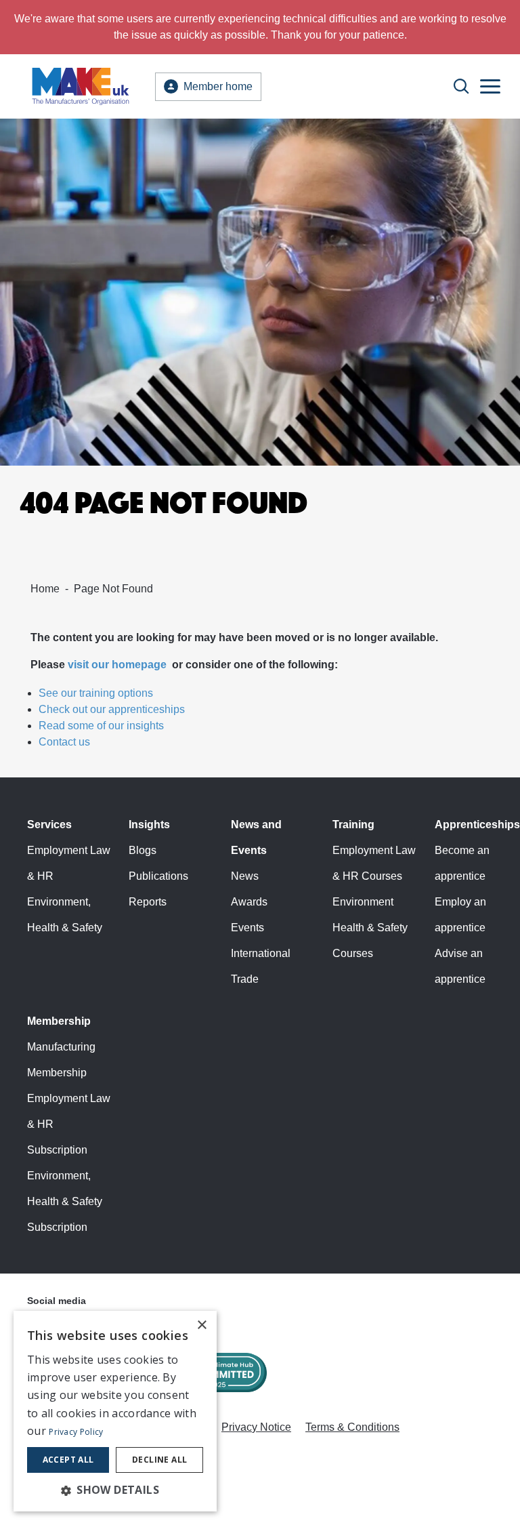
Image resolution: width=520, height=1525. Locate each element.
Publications (158, 876)
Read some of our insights (101, 725)
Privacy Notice (256, 1427)
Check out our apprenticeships (112, 709)
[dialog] (115, 1411)
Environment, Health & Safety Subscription (64, 1201)
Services (49, 824)
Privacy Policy (76, 1432)
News (245, 876)
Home (45, 588)
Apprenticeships (477, 824)
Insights (149, 824)
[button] (115, 1490)
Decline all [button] (159, 1459)
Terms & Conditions (352, 1427)
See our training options (96, 693)
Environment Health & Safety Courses (370, 927)
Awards (249, 902)
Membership (59, 1021)
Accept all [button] (68, 1459)
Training (353, 824)
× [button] (201, 1325)
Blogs (142, 850)
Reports (148, 902)
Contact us (64, 742)
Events (247, 927)
